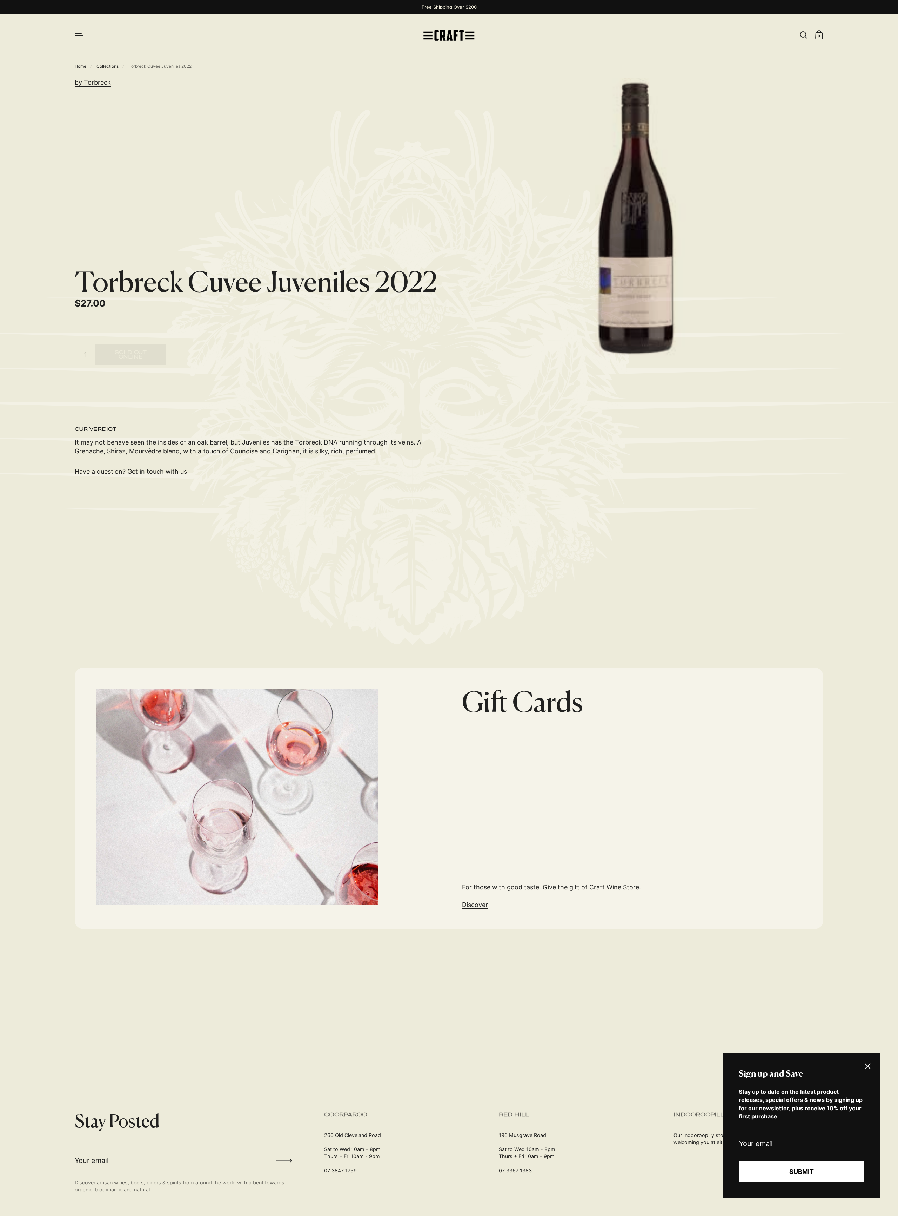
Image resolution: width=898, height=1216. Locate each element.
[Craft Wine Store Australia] (448, 35)
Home (80, 66)
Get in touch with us (157, 471)
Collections (107, 66)
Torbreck (97, 82)
